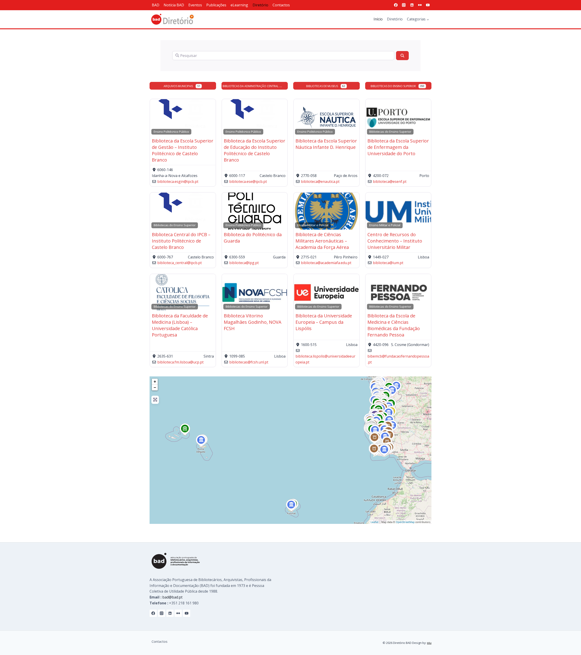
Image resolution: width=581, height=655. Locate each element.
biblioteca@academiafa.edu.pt (326, 262)
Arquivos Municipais (178, 86)
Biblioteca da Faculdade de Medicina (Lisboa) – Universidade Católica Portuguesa (180, 325)
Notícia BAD (174, 4)
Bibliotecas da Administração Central (250, 86)
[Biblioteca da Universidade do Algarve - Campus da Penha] (384, 450)
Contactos (281, 4)
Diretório (260, 4)
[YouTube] (427, 5)
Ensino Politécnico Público (171, 132)
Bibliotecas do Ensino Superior (393, 86)
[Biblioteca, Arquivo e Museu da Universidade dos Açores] (201, 440)
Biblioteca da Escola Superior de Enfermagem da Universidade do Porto (398, 147)
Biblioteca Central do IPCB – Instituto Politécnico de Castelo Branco (181, 240)
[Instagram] (403, 5)
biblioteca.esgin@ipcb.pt (177, 181)
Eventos (195, 4)
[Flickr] (419, 5)
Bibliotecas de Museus (322, 86)
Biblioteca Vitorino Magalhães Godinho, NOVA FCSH (252, 322)
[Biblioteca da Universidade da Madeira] (291, 505)
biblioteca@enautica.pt (320, 181)
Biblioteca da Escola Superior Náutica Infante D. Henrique (326, 144)
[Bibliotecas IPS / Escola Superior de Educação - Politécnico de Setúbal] (375, 430)
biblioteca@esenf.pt (389, 181)
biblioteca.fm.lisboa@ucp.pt (180, 362)
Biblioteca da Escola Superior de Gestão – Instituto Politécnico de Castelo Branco (182, 150)
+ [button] (155, 381)
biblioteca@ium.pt (388, 262)
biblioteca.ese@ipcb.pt (248, 181)
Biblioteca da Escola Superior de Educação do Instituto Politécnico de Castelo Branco (254, 150)
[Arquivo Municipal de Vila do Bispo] (374, 449)
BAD (155, 4)
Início (378, 19)
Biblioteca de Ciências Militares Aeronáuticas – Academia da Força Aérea (322, 240)
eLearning (239, 4)
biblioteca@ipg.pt (244, 262)
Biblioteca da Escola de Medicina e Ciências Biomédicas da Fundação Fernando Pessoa (393, 325)
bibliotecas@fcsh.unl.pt (248, 362)
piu (429, 643)
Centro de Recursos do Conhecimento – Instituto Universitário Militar (394, 240)
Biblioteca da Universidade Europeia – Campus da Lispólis (323, 322)
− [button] (155, 387)
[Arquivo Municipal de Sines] (374, 438)
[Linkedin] (412, 5)
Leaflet (375, 522)
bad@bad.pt (172, 597)
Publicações (216, 4)
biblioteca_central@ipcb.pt (179, 262)
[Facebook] (395, 5)
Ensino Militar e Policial (312, 225)
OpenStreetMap (405, 522)
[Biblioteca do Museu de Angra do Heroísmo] (185, 429)
